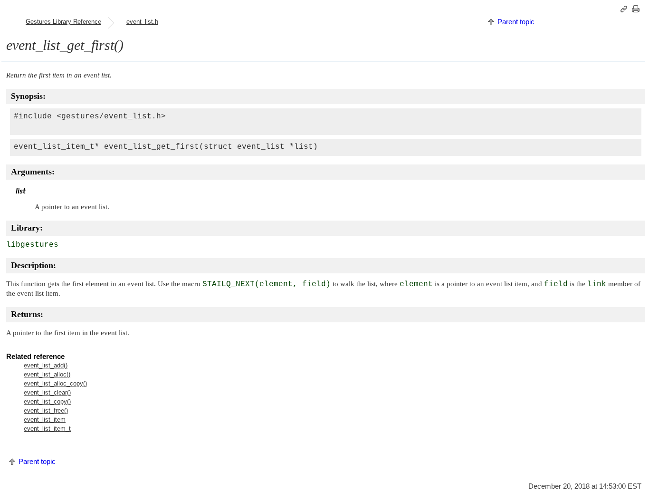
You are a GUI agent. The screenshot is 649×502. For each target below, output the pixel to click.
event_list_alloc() (47, 374)
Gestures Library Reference (63, 21)
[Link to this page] (625, 9)
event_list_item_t (47, 428)
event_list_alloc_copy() (55, 383)
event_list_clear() (47, 392)
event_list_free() (46, 410)
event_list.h (142, 21)
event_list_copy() (47, 401)
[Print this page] (637, 9)
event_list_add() (45, 365)
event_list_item (45, 419)
